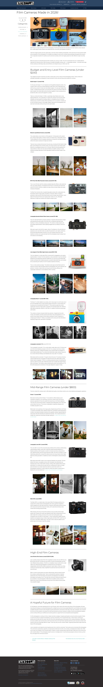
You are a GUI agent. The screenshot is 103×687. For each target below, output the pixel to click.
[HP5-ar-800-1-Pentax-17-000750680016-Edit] (52, 430)
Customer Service (74, 8)
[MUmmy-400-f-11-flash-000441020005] (66, 332)
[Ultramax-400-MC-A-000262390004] (52, 483)
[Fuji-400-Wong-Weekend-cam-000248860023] (66, 165)
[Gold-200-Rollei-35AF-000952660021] (52, 535)
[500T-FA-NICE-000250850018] (52, 374)
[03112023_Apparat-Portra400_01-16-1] (52, 283)
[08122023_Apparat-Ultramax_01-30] (66, 283)
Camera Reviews (22, 27)
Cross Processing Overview (60, 670)
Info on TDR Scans (58, 671)
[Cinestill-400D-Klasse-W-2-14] (80, 374)
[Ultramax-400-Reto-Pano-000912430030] (52, 207)
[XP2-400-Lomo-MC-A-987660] (80, 483)
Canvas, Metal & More (78, 4)
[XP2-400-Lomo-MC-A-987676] (66, 483)
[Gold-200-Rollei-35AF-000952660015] (39, 535)
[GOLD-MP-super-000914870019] (39, 590)
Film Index (53, 8)
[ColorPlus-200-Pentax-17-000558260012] (80, 430)
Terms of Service (34, 683)
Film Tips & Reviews (22, 31)
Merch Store (33, 8)
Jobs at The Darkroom (42, 674)
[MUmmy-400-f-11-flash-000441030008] (52, 332)
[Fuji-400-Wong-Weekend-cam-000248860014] (80, 165)
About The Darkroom (21, 8)
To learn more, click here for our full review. (54, 470)
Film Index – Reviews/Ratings (60, 662)
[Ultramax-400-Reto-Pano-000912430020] (80, 207)
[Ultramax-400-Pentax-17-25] (66, 430)
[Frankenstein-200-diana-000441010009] (39, 332)
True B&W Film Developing (60, 668)
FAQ (85, 8)
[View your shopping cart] (85, 2)
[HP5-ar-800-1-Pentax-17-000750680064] (39, 430)
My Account (81, 1)
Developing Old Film (58, 664)
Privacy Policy (39, 683)
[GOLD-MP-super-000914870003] (66, 590)
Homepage (22, 33)
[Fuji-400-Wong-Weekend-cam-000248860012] (52, 165)
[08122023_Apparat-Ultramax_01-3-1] (39, 283)
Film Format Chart (58, 665)
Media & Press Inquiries (42, 675)
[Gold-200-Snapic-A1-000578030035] (66, 117)
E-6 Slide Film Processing (59, 667)
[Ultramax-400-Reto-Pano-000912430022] (66, 207)
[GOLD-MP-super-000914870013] (52, 590)
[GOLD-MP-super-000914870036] (80, 590)
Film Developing (55, 4)
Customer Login (41, 668)
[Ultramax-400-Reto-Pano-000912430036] (39, 207)
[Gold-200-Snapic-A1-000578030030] (80, 117)
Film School (62, 8)
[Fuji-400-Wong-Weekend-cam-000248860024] (39, 165)
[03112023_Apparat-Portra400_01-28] (80, 283)
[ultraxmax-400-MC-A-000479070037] (39, 483)
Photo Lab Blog (22, 35)
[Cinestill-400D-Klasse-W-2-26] (66, 374)
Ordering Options (41, 667)
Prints (66, 4)
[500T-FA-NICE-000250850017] (39, 374)
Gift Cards (43, 8)
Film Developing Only (42, 664)
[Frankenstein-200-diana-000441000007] (80, 332)
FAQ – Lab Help (41, 662)
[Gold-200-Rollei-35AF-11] (80, 535)
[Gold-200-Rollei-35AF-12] (66, 535)
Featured (22, 29)
